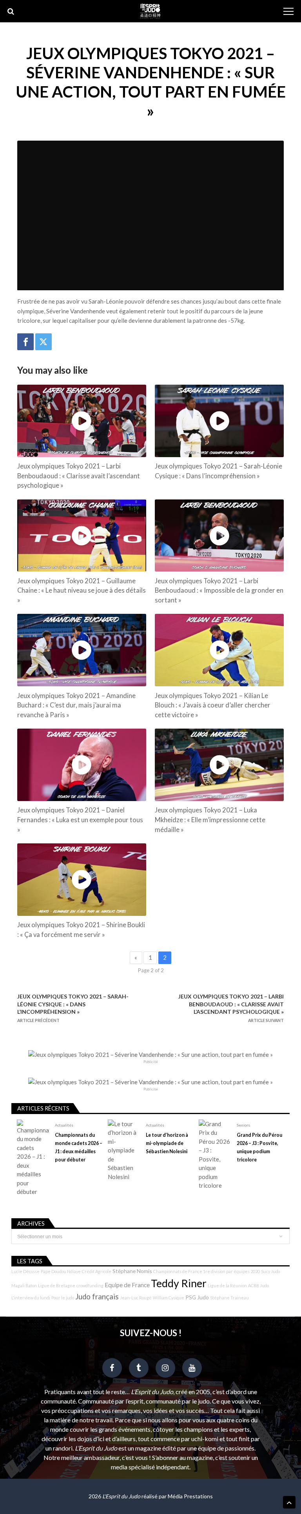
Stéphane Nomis (132, 1271)
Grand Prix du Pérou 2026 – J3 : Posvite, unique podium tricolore (259, 1147)
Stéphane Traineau (229, 1297)
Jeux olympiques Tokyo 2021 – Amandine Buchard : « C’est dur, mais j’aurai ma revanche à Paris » (76, 705)
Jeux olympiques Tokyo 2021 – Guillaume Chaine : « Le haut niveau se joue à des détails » (81, 590)
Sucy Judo (270, 1271)
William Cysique (168, 1297)
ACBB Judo (258, 1285)
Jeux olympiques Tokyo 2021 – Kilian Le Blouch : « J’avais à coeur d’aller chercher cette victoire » (212, 705)
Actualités (64, 1125)
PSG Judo (197, 1297)
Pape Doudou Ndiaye (61, 1271)
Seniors (243, 1125)
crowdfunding (89, 1285)
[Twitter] (43, 341)
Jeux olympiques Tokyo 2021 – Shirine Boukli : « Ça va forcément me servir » (81, 930)
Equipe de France (127, 1284)
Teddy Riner (179, 1283)
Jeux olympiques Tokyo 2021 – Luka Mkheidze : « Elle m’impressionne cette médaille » (210, 820)
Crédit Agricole (96, 1271)
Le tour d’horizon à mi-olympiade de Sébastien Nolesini (167, 1143)
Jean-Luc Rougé (136, 1297)
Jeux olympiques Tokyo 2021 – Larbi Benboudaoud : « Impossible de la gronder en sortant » (219, 590)
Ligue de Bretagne (56, 1285)
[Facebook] (25, 341)
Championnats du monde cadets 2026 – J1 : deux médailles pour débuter (78, 1147)
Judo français (97, 1296)
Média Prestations (190, 1496)
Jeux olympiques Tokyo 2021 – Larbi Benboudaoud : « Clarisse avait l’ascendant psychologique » (78, 476)
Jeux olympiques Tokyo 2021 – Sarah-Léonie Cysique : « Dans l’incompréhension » (218, 471)
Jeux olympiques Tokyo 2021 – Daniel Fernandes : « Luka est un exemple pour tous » (80, 820)
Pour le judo (62, 1297)
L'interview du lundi (30, 1297)
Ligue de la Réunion (227, 1285)
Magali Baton (24, 1285)
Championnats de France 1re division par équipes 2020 (206, 1271)
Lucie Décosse (25, 1271)
